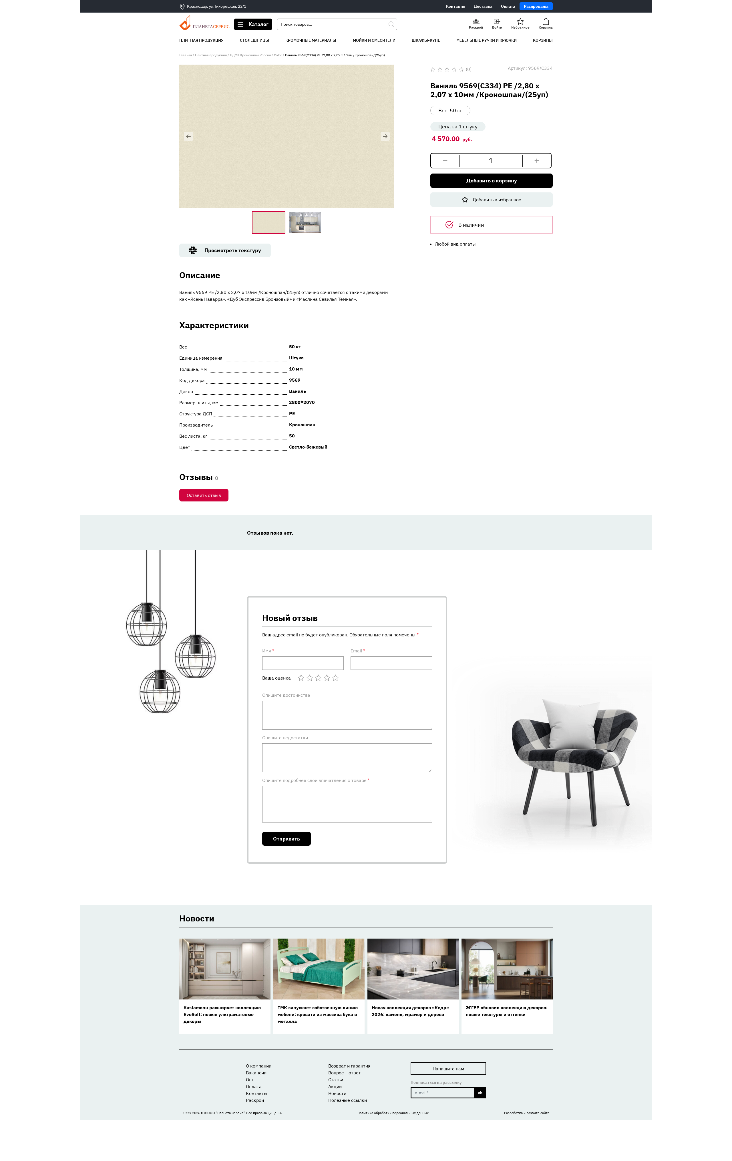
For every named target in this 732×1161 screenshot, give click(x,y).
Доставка (483, 6)
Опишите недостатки (285, 737)
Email (358, 651)
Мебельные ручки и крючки (486, 40)
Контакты (455, 6)
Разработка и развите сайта (526, 1113)
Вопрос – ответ (344, 1073)
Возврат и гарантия (349, 1066)
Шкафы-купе (426, 40)
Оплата (508, 6)
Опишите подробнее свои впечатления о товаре (316, 780)
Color (278, 55)
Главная (185, 55)
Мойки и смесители (374, 40)
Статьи (335, 1079)
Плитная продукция (201, 40)
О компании (258, 1066)
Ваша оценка (276, 678)
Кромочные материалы (310, 40)
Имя (268, 651)
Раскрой (255, 1100)
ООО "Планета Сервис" (225, 1113)
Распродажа (536, 6)
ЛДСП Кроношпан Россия (250, 55)
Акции (335, 1086)
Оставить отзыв (204, 495)
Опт (250, 1079)
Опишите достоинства (286, 695)
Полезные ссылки (347, 1100)
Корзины (543, 40)
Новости (337, 1093)
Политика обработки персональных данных (393, 1113)
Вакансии (256, 1073)
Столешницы (254, 40)
